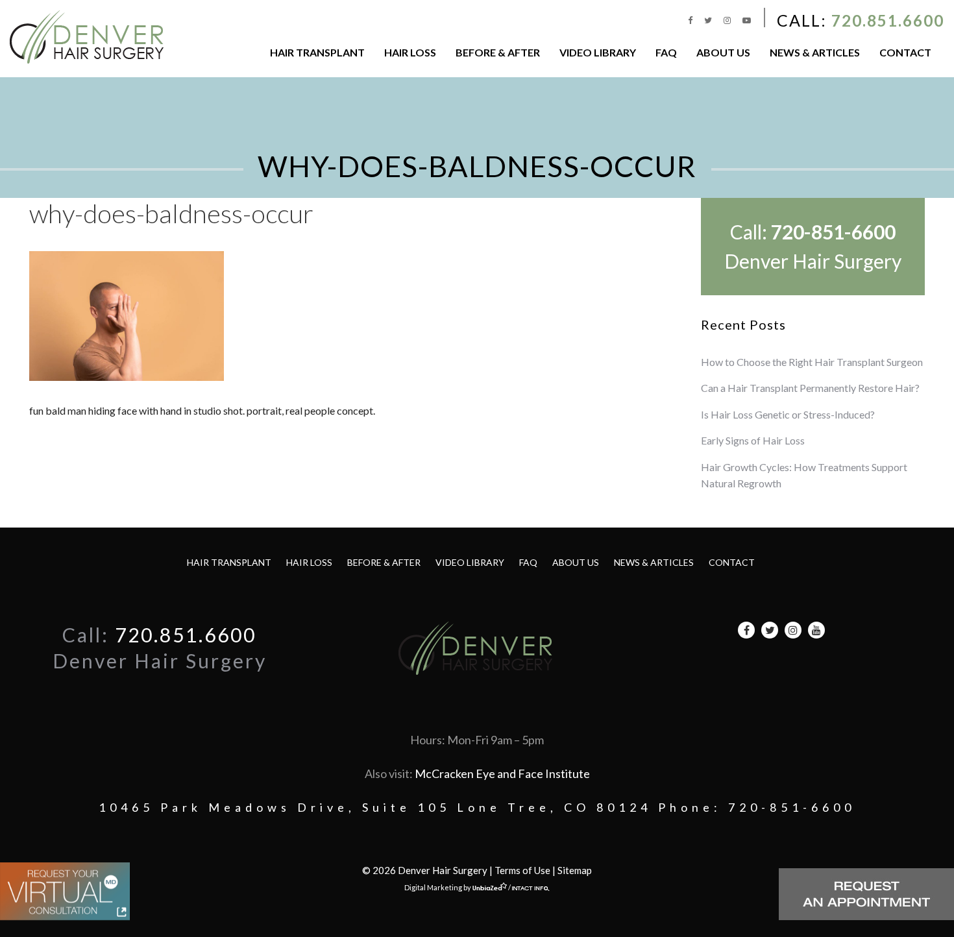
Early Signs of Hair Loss (753, 440)
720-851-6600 (833, 231)
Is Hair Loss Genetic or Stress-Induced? (788, 414)
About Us (723, 52)
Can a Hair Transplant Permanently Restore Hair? (810, 388)
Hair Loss (410, 52)
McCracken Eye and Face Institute (502, 773)
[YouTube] (746, 20)
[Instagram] (728, 20)
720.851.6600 (887, 20)
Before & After (498, 52)
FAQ (666, 52)
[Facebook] (691, 20)
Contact (905, 52)
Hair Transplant (317, 52)
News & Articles (815, 52)
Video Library (597, 52)
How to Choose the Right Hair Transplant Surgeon (812, 362)
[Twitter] (709, 20)
